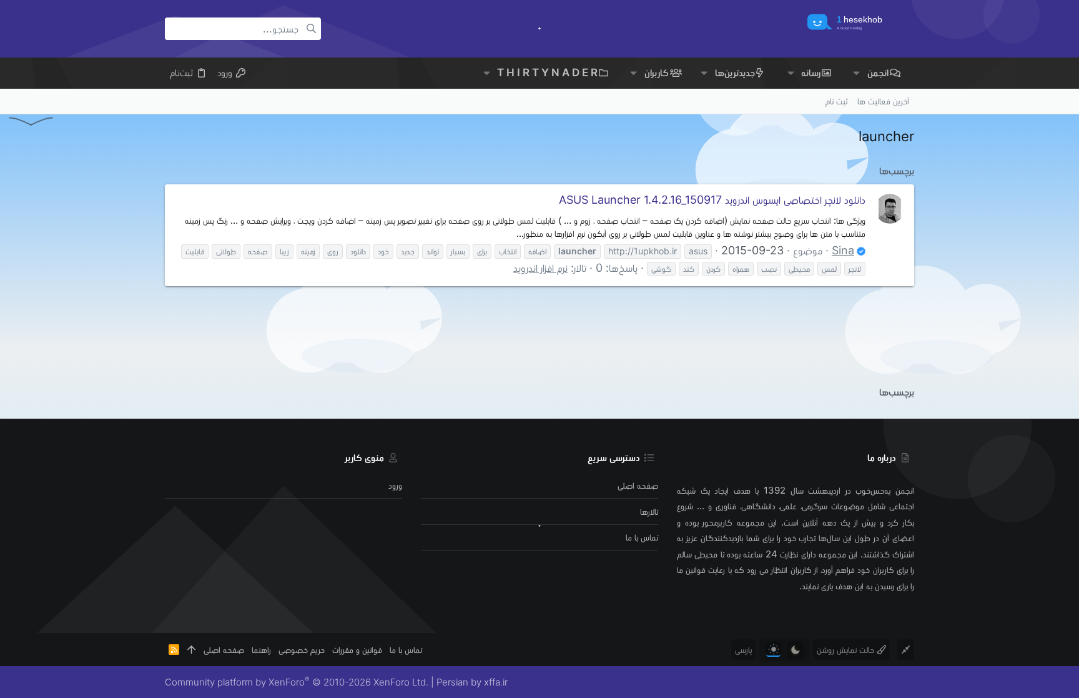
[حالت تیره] (795, 649)
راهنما (261, 650)
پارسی (743, 650)
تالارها (649, 511)
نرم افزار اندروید (540, 267)
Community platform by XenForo (296, 682)
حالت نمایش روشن (847, 650)
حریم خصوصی (301, 650)
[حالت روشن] (773, 649)
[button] (856, 72)
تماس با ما (642, 537)
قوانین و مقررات (357, 650)
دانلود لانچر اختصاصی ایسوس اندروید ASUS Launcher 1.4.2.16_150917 (712, 199)
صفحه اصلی (638, 485)
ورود (395, 485)
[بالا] (191, 649)
